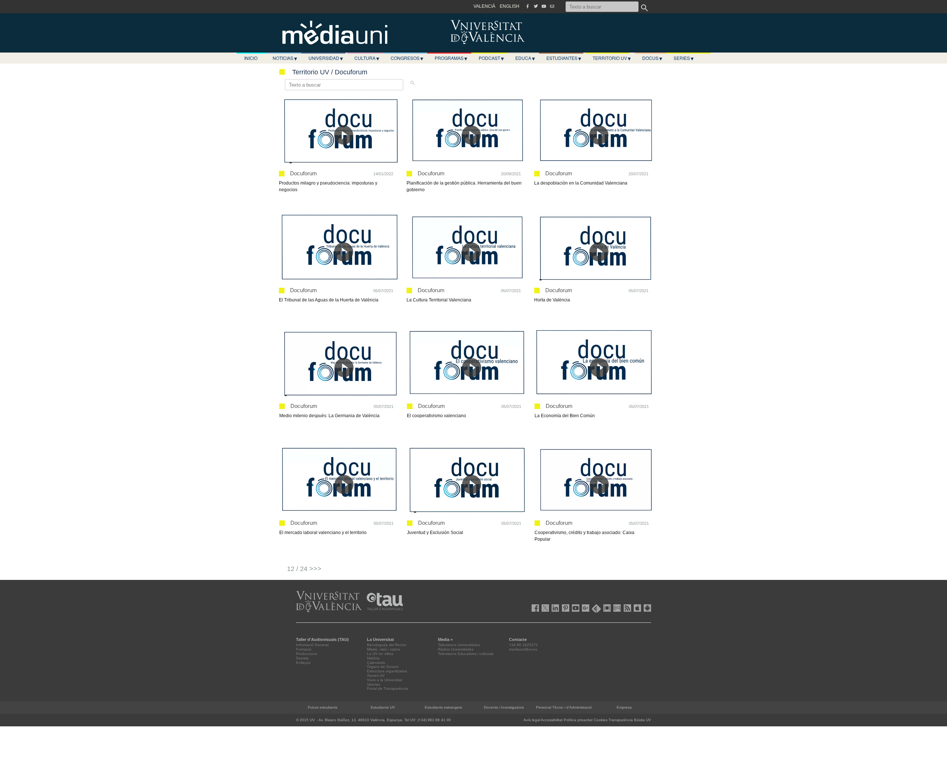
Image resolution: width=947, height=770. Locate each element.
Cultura (366, 58)
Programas (451, 58)
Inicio (250, 58)
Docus (652, 58)
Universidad (326, 58)
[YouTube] (543, 6)
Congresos (407, 58)
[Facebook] (527, 6)
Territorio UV (612, 58)
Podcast (491, 58)
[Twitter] (535, 6)
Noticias (285, 58)
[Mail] (552, 6)
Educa (525, 58)
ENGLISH (509, 6)
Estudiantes (563, 58)
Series (684, 58)
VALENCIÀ (484, 6)
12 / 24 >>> (304, 569)
